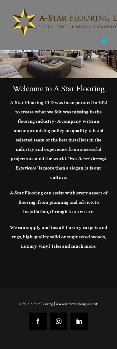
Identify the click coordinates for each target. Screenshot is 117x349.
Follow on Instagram (62, 276)
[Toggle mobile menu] (104, 40)
